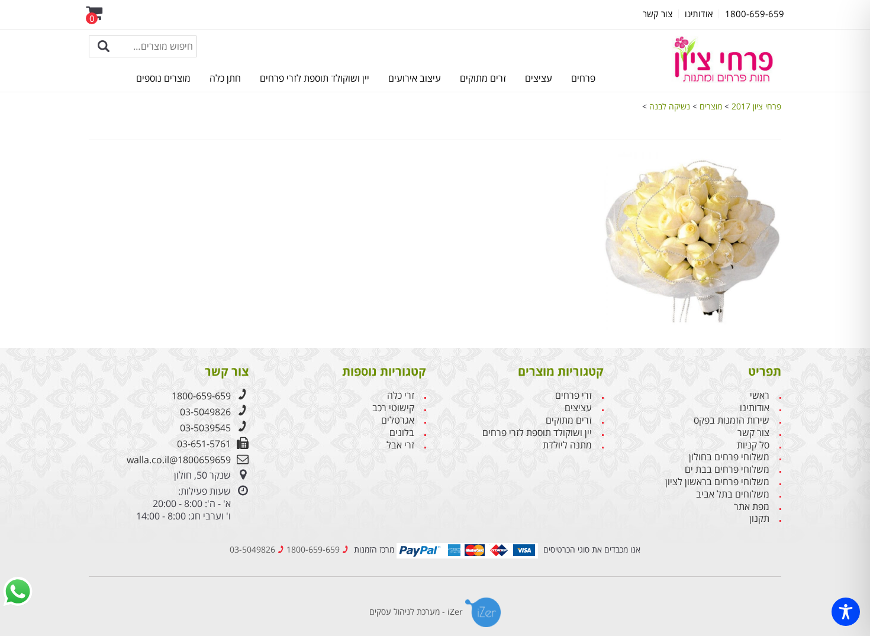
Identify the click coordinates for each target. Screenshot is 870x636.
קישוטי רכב (393, 408)
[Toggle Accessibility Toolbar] (845, 611)
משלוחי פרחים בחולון (729, 457)
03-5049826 (205, 411)
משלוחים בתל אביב (732, 494)
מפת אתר (751, 507)
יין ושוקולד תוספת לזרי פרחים (314, 78)
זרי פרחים (573, 395)
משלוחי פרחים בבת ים (727, 469)
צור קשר (753, 433)
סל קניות (753, 445)
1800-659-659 (201, 395)
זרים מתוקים (483, 78)
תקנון (759, 518)
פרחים (583, 78)
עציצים (538, 78)
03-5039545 (205, 427)
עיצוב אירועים (414, 78)
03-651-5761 (204, 443)
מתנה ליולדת (567, 445)
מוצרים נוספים (163, 78)
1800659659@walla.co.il (179, 459)
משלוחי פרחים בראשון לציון (717, 482)
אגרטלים (397, 420)
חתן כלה (225, 78)
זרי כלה (400, 395)
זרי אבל (400, 445)
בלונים (401, 433)
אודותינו (754, 408)
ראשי (759, 395)
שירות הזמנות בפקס (731, 420)
